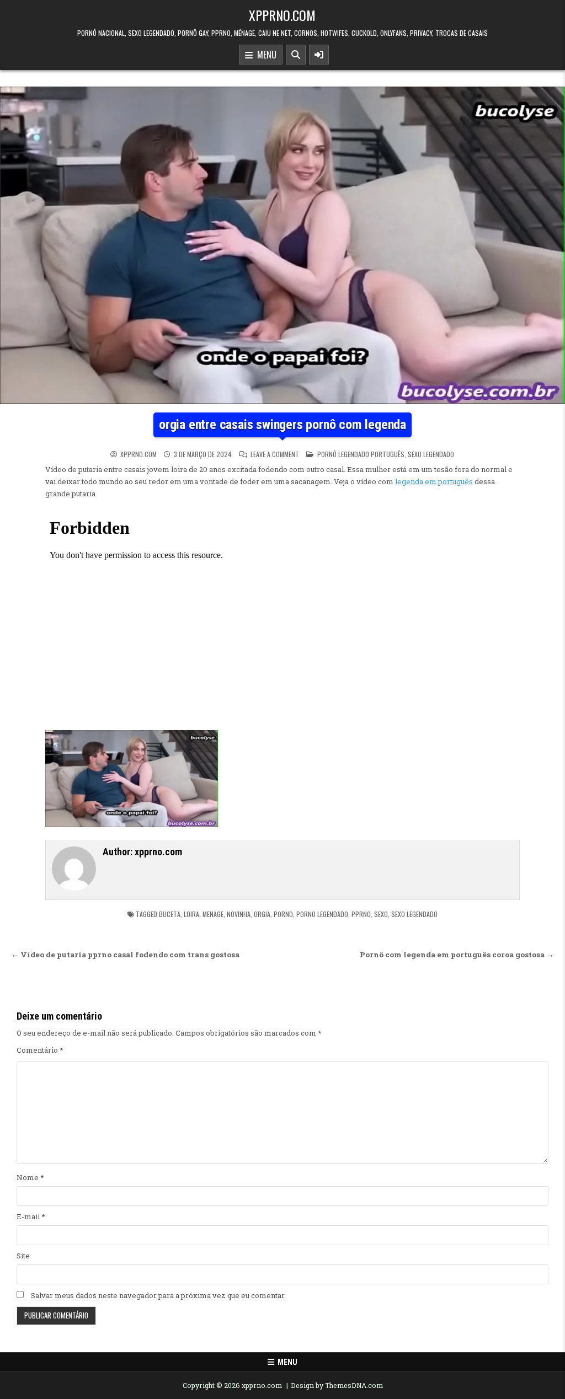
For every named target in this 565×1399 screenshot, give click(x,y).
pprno (361, 914)
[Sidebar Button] (319, 55)
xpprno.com (282, 15)
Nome (30, 1177)
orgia (262, 914)
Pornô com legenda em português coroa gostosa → (457, 955)
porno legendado (322, 914)
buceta (169, 914)
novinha (238, 914)
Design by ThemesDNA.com (337, 1385)
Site (23, 1256)
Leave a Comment (274, 454)
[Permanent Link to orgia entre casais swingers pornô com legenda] (282, 245)
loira (191, 914)
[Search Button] (296, 55)
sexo (381, 914)
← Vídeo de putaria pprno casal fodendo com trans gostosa (125, 955)
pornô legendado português (360, 454)
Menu (264, 54)
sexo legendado (431, 454)
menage (212, 914)
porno (283, 914)
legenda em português (434, 481)
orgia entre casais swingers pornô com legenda (282, 424)
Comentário (40, 1050)
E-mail (31, 1216)
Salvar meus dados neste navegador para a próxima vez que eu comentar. (158, 1295)
